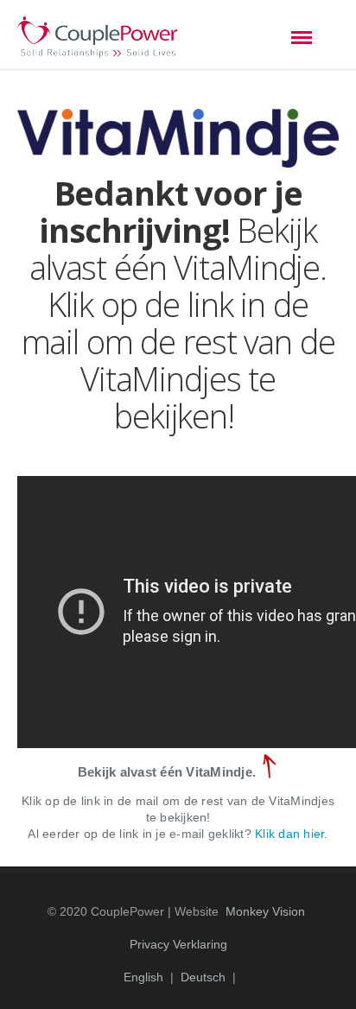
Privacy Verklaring (178, 944)
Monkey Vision (265, 911)
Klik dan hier (289, 834)
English (143, 977)
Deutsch (203, 977)
